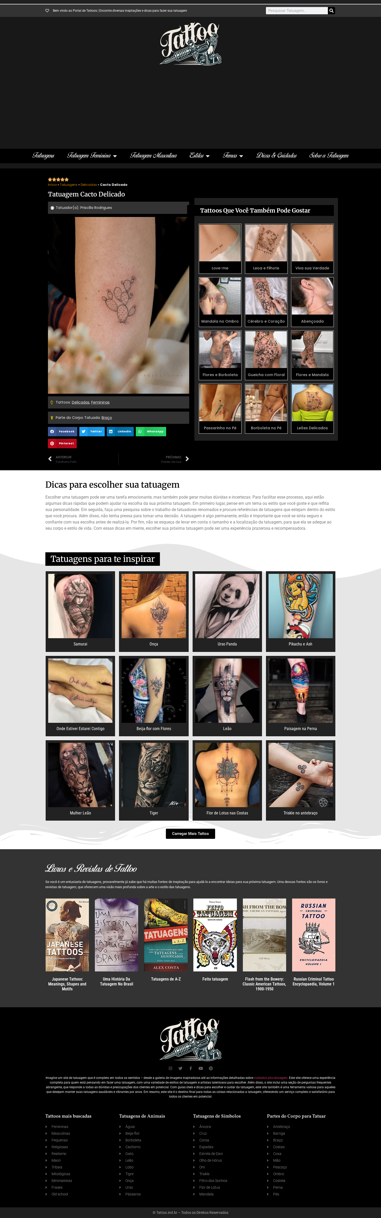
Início (52, 184)
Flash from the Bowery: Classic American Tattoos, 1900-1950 (264, 984)
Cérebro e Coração (266, 321)
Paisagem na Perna (300, 728)
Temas (230, 156)
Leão (227, 728)
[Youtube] (201, 1068)
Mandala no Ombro (220, 321)
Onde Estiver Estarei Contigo (80, 728)
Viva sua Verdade (312, 268)
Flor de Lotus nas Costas (227, 813)
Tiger (154, 813)
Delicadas (89, 184)
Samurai (80, 644)
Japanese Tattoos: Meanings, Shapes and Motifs (67, 984)
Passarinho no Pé (220, 428)
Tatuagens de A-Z (166, 979)
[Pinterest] (211, 1068)
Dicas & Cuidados (276, 156)
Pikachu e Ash (300, 644)
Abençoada (312, 321)
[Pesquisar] (331, 10)
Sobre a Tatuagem (329, 156)
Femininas (100, 402)
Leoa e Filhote (266, 268)
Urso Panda (227, 644)
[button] (62, 431)
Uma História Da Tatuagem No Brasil (116, 981)
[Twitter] (180, 1068)
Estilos (196, 156)
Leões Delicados (312, 428)
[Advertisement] (190, 104)
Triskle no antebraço (301, 813)
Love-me (220, 268)
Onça (154, 644)
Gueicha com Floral (266, 374)
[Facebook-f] (191, 1068)
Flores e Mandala (312, 374)
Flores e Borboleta (220, 374)
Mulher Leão (80, 813)
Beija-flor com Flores (154, 728)
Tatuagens (43, 156)
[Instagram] (170, 1068)
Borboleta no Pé (266, 428)
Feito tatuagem (215, 979)
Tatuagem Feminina (88, 156)
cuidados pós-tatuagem (270, 1078)
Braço (107, 417)
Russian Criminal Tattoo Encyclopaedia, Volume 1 (314, 981)
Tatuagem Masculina (153, 156)
